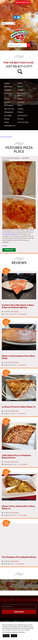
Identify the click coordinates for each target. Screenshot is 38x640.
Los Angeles (8, 105)
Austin (20, 83)
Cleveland (8, 93)
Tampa (6, 122)
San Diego (7, 115)
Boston (20, 86)
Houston (7, 102)
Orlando (20, 109)
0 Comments (22, 314)
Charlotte (7, 90)
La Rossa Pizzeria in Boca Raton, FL (19, 407)
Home (6, 621)
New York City (9, 109)
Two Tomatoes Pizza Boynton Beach (19, 557)
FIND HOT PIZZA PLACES (23, 2)
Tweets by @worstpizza (6, 136)
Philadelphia (8, 112)
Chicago (20, 90)
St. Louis (21, 119)
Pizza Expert (15, 311)
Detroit (20, 99)
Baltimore (7, 86)
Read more (9, 250)
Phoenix (20, 112)
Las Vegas (21, 102)
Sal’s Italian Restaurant (10, 234)
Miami (20, 105)
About (16, 621)
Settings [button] (6, 635)
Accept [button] (14, 635)
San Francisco (22, 115)
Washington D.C (9, 126)
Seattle (6, 119)
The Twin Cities (23, 122)
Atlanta (6, 83)
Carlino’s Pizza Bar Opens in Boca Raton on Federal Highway (18, 306)
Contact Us (29, 621)
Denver (6, 99)
